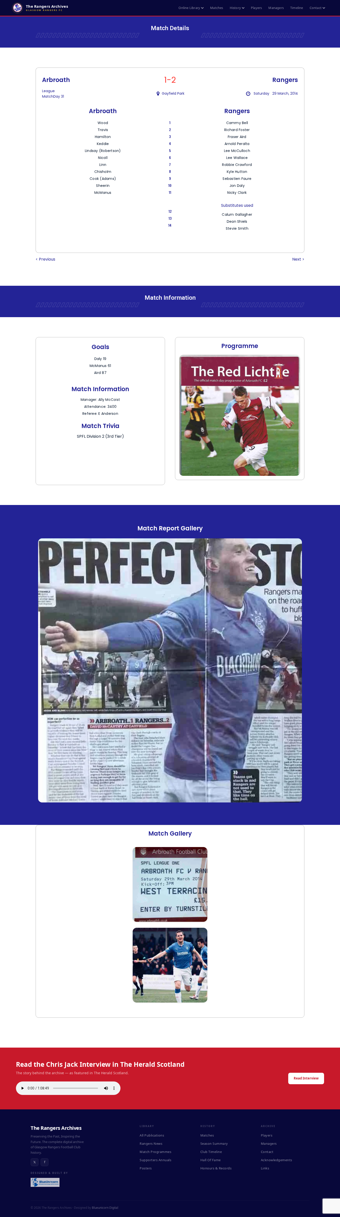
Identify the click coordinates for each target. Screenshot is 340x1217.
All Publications (152, 1135)
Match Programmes (155, 1151)
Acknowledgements (276, 1160)
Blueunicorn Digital (105, 1208)
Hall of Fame (210, 1160)
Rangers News (151, 1143)
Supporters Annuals (155, 1160)
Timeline (296, 7)
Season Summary (214, 1143)
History (235, 7)
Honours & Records (216, 1168)
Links (265, 1168)
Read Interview (306, 1078)
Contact (316, 7)
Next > (298, 259)
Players (256, 7)
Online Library (189, 7)
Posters (146, 1168)
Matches (216, 7)
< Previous (45, 259)
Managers (276, 7)
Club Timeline (211, 1151)
